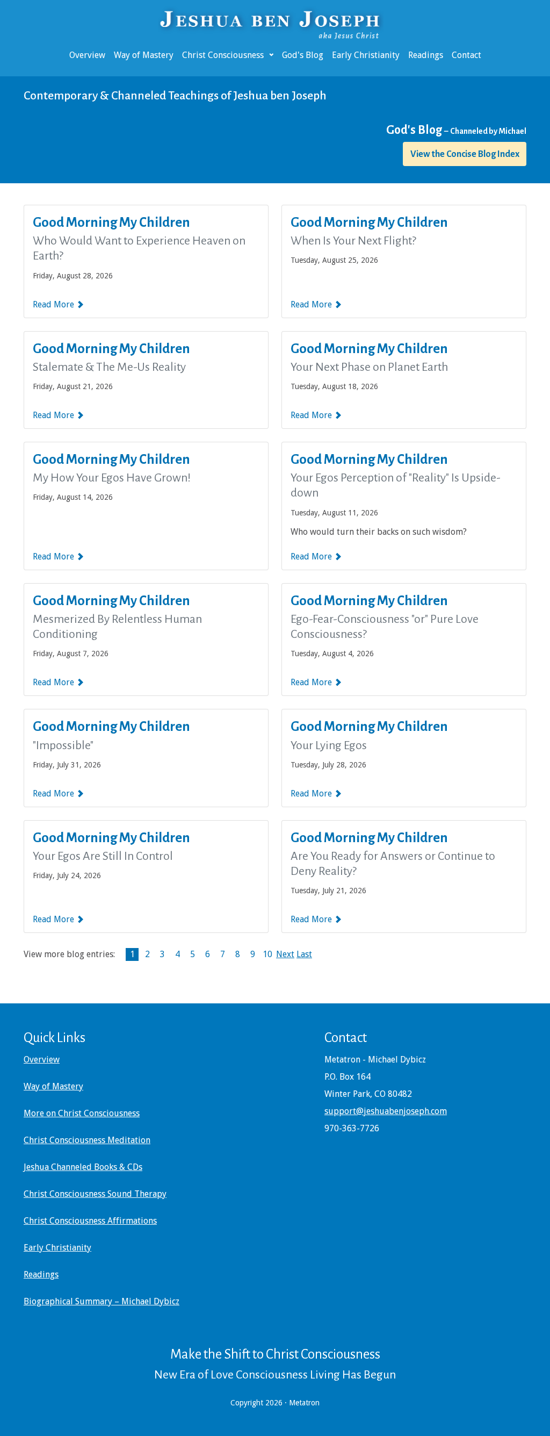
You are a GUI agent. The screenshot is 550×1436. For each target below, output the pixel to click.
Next (285, 954)
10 (267, 954)
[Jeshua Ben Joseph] (275, 23)
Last (304, 954)
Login (6, 1429)
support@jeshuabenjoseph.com (385, 1111)
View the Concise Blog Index (464, 154)
